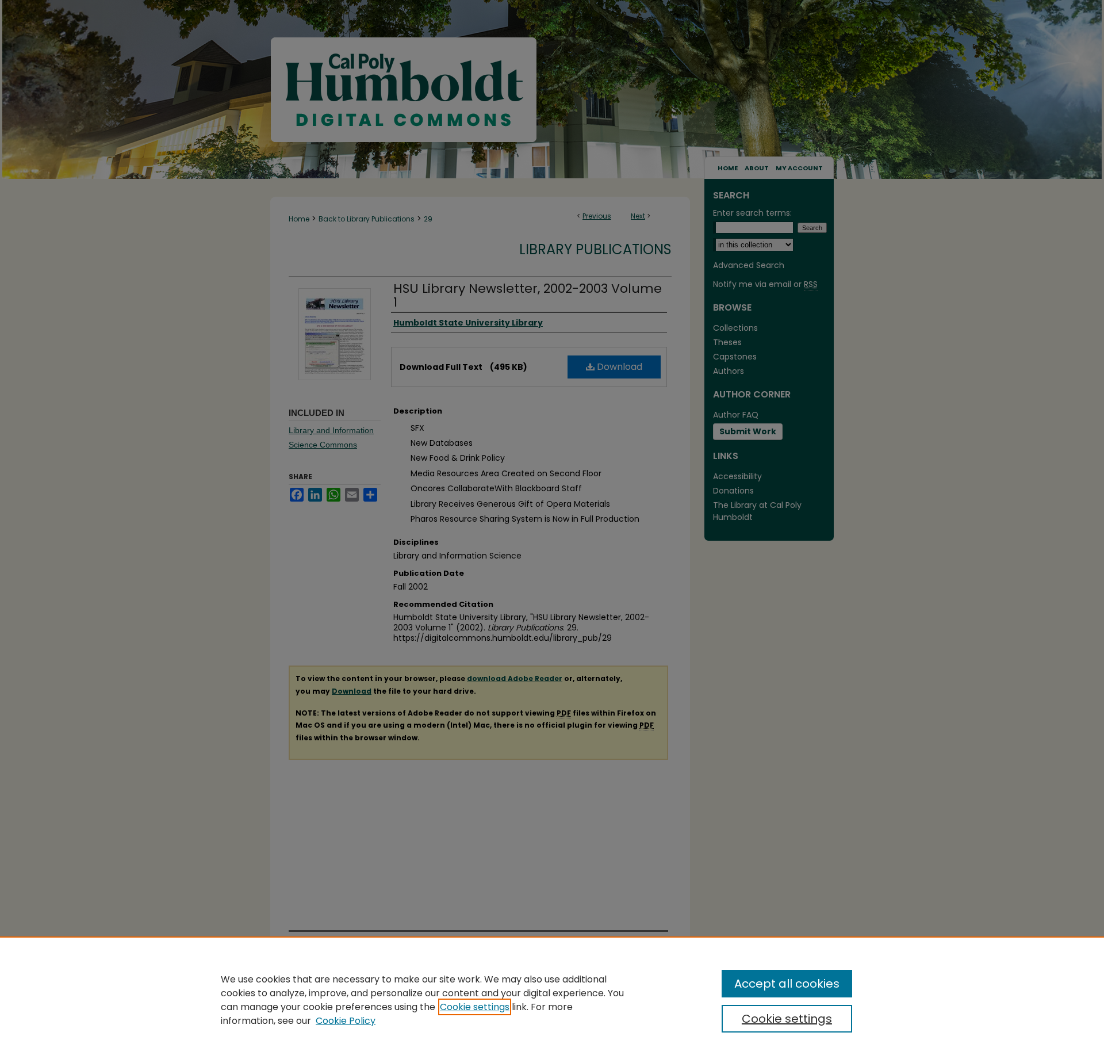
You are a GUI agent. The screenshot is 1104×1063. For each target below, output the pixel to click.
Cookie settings (474, 1007)
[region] (552, 999)
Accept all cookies (786, 984)
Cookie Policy (345, 1020)
